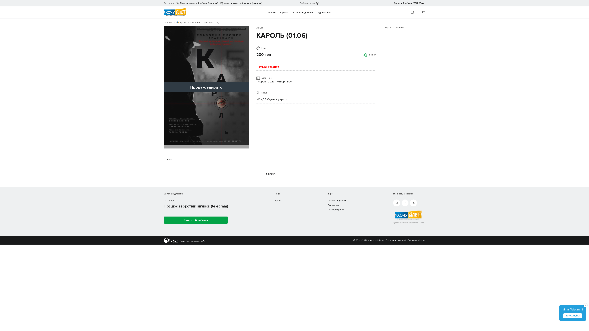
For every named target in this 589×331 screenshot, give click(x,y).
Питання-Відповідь (302, 12)
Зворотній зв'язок (196, 220)
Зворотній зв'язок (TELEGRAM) (409, 3)
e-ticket (372, 54)
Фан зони (195, 22)
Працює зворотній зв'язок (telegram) (199, 3)
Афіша (284, 12)
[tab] (169, 159)
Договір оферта (336, 209)
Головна (271, 12)
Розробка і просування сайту (193, 241)
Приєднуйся (572, 315)
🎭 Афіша (181, 22)
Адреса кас (324, 12)
